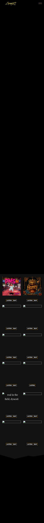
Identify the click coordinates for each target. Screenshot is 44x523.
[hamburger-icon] (40, 3)
